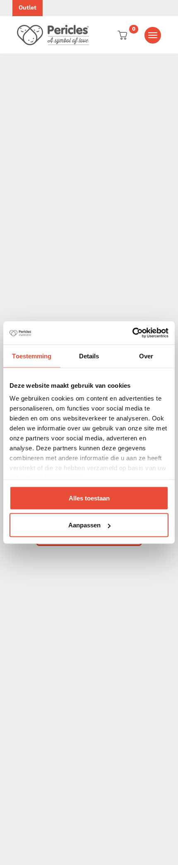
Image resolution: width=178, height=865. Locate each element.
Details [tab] (89, 355)
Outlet (27, 8)
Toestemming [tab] (31, 355)
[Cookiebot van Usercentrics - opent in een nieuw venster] (132, 333)
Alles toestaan (89, 497)
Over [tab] (146, 355)
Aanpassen (84, 525)
